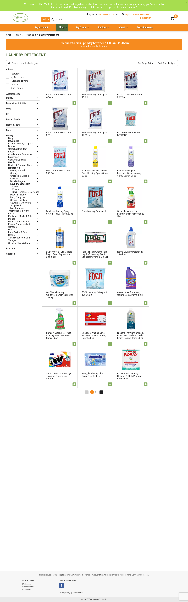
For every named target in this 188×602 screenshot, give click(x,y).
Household (30, 34)
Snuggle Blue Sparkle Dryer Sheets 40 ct (92, 374)
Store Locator (28, 587)
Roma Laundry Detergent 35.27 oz (130, 95)
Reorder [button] (146, 17)
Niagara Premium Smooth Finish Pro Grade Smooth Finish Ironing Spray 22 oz (130, 335)
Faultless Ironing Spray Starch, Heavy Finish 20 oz (59, 212)
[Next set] (101, 392)
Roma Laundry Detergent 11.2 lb (94, 95)
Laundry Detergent (49, 34)
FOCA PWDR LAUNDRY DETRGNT (128, 133)
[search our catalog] (53, 19)
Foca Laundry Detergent (94, 211)
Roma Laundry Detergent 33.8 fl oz (130, 253)
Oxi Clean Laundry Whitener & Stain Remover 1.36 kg (59, 295)
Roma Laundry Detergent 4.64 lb (58, 95)
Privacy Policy (64, 593)
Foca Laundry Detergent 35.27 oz (58, 171)
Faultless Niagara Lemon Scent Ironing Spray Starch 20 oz (95, 173)
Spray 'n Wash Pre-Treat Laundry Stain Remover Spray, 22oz (58, 335)
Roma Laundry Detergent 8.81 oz (58, 133)
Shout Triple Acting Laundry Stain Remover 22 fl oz (130, 214)
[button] (108, 14)
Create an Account (141, 14)
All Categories (13, 94)
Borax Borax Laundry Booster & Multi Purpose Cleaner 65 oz (129, 376)
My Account (27, 584)
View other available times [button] (94, 46)
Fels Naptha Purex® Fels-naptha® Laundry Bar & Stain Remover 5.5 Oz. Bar (95, 254)
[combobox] (45, 19)
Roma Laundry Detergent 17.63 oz (94, 133)
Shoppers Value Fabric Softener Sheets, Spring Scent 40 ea (94, 335)
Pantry (18, 34)
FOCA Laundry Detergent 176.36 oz (94, 293)
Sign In (128, 14)
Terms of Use (77, 593)
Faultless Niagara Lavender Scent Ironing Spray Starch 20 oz (129, 173)
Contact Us (26, 589)
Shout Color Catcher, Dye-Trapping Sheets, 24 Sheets (59, 376)
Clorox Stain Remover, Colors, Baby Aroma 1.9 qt (130, 293)
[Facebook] (61, 585)
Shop (9, 34)
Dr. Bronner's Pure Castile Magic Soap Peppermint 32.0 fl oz (59, 254)
